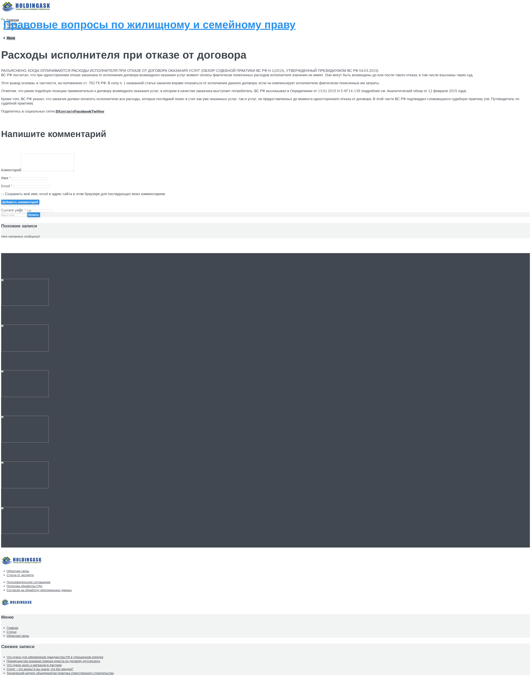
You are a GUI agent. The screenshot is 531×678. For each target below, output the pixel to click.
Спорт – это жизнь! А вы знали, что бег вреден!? (75, 452)
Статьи (11, 632)
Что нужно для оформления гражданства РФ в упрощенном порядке (107, 315)
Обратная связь (18, 571)
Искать (33, 215)
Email (6, 186)
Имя (6, 178)
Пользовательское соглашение (28, 582)
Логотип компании (29, 544)
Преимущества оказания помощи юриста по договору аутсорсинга (104, 361)
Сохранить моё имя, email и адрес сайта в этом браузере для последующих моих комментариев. (85, 194)
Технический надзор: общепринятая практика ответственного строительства (120, 498)
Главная (12, 628)
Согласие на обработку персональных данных (39, 590)
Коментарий (11, 170)
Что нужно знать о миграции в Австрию (62, 407)
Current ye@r (13, 210)
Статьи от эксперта (20, 575)
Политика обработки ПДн (24, 586)
